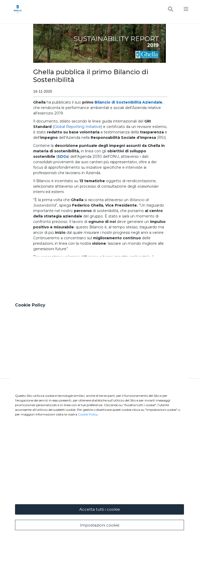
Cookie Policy (88, 414)
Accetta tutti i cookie (99, 509)
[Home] (17, 9)
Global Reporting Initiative (77, 126)
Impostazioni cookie (99, 525)
